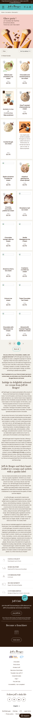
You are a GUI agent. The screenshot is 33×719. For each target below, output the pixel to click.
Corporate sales (16, 676)
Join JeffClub (16, 613)
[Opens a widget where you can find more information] (25, 716)
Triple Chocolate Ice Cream (24, 299)
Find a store (16, 664)
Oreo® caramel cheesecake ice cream (24, 107)
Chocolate (16, 662)
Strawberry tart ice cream (25, 209)
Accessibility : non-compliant (16, 684)
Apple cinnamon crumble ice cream (8, 178)
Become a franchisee (16, 670)
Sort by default (24, 51)
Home (2, 12)
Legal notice (27, 711)
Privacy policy (9, 714)
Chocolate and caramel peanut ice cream (24, 76)
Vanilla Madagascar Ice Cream (24, 239)
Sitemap (15, 711)
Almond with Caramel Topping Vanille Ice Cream (24, 329)
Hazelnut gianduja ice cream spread (24, 178)
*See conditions (8, 115)
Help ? (16, 679)
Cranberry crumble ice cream (25, 270)
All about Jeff (16, 667)
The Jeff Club (16, 681)
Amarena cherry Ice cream (8, 270)
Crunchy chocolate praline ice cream (8, 209)
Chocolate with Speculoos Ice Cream (8, 329)
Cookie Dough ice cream (8, 143)
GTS (21, 711)
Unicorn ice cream (8, 299)
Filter (4, 51)
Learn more (17, 640)
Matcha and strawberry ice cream (8, 76)
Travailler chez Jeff (16, 673)
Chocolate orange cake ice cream (8, 239)
